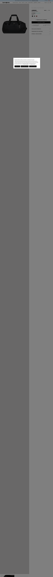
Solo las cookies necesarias (24, 66)
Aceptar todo (17, 66)
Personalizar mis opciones (32, 66)
